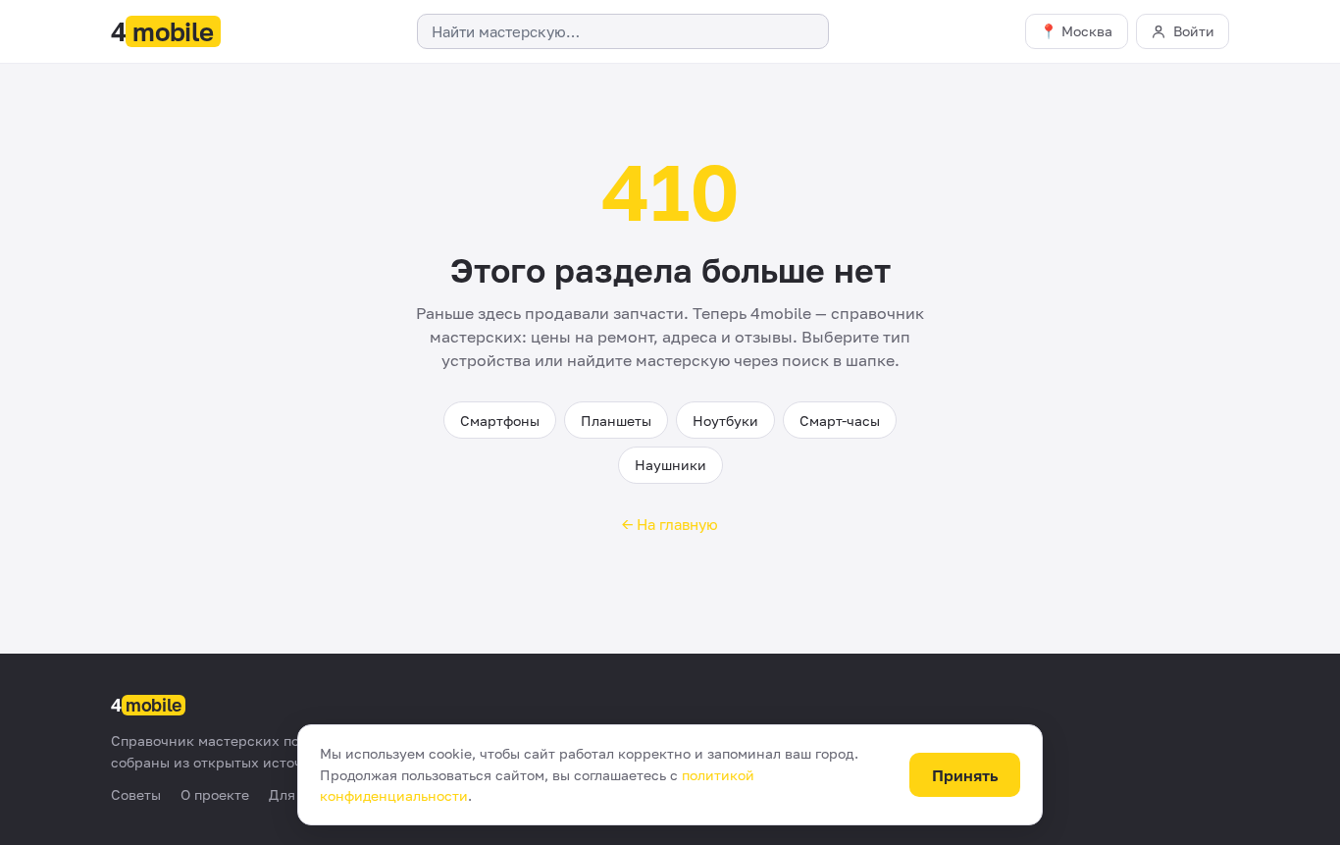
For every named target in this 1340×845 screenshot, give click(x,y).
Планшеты (616, 420)
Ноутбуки (725, 420)
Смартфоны (500, 420)
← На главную (670, 524)
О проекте (214, 794)
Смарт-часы (839, 420)
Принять (965, 775)
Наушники (670, 464)
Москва (1086, 31)
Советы (136, 794)
